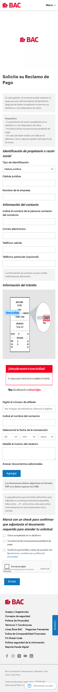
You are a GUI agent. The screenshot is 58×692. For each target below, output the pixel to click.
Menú (49, 4)
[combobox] (11, 436)
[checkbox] (29, 535)
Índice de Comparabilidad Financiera (25, 633)
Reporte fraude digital (17, 646)
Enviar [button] (12, 581)
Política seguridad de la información (25, 642)
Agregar (11, 473)
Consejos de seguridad (17, 616)
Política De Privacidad (17, 620)
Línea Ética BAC (13, 629)
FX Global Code (13, 638)
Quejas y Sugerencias (17, 611)
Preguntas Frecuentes (37, 629)
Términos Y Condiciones (18, 625)
